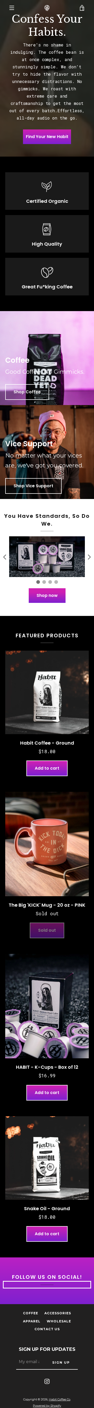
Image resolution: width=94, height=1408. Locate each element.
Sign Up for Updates (47, 1349)
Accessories (57, 1313)
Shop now (47, 595)
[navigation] (11, 7)
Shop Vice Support (33, 486)
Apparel (31, 1321)
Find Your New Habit (47, 137)
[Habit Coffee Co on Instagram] (47, 1381)
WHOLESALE (59, 1321)
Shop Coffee (27, 392)
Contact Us (47, 1329)
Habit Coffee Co (59, 1399)
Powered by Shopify (47, 1405)
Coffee (30, 1313)
